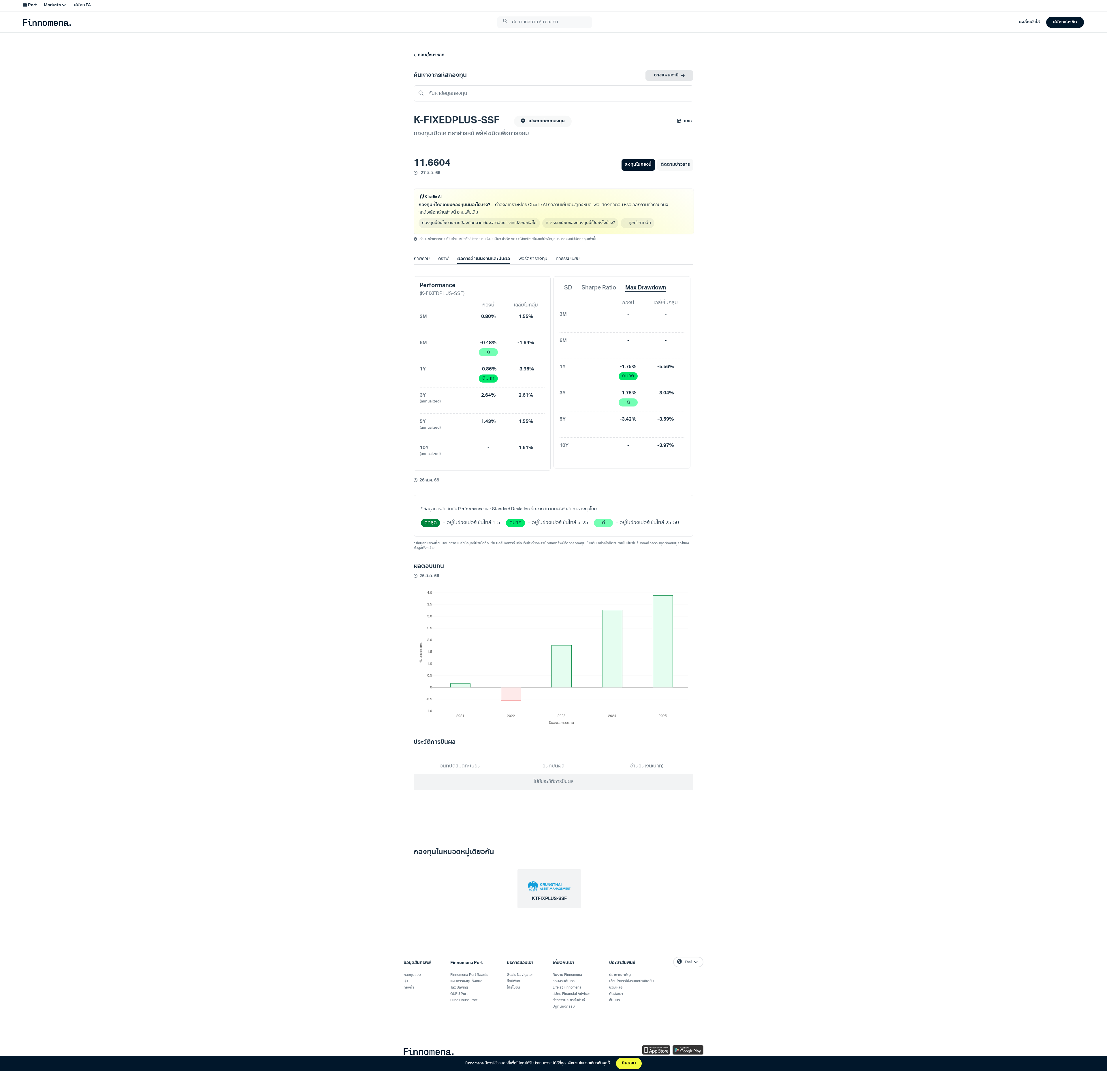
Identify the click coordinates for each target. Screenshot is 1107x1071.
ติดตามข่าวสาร (675, 165)
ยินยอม (629, 1063)
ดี (488, 352)
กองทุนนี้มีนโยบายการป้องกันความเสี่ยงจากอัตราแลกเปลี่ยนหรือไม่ (479, 223)
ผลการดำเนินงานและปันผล (483, 259)
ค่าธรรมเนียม (567, 259)
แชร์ (688, 121)
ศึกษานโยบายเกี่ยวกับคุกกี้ (589, 1063)
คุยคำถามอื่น (640, 223)
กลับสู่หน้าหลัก (430, 55)
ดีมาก (488, 378)
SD (568, 288)
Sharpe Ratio (598, 288)
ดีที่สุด (430, 522)
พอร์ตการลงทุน (533, 259)
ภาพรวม (422, 259)
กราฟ (443, 259)
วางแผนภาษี (666, 75)
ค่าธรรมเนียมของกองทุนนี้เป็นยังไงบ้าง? (580, 223)
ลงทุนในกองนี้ (638, 165)
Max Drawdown (645, 288)
